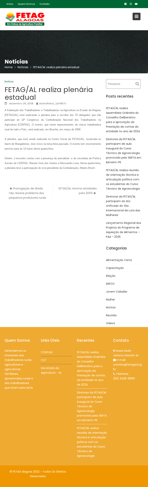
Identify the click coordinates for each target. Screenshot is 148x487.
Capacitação (115, 268)
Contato (45, 4)
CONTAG (47, 352)
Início (10, 4)
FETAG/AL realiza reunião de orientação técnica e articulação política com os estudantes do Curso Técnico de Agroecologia (123, 179)
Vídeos (110, 323)
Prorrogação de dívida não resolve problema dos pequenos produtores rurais (27, 193)
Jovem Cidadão (116, 292)
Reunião (111, 315)
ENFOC (110, 284)
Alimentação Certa (119, 260)
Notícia (9, 81)
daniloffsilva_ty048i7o (52, 103)
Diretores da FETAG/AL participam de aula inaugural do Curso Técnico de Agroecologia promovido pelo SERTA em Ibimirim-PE (92, 406)
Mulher (110, 299)
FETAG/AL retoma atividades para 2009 (78, 191)
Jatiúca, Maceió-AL (126, 355)
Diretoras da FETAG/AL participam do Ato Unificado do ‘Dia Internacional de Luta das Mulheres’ (123, 206)
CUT (43, 360)
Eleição (110, 276)
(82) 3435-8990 (124, 378)
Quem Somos (26, 4)
